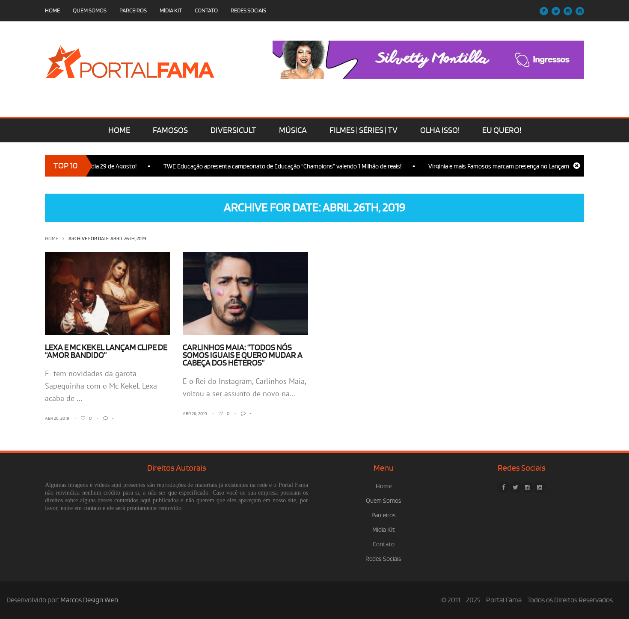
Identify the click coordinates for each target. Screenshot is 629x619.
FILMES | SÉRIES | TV (363, 130)
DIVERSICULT (233, 130)
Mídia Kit (171, 10)
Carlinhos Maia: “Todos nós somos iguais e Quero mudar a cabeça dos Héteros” (243, 355)
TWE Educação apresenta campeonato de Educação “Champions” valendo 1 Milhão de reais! (273, 166)
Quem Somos (90, 10)
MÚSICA (293, 130)
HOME (119, 130)
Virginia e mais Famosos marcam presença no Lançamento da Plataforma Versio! (524, 166)
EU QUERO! (501, 130)
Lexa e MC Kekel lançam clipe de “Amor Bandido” (106, 351)
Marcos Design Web (89, 600)
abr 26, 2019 (57, 418)
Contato (206, 10)
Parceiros (133, 10)
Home (52, 10)
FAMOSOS (170, 130)
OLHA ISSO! (440, 130)
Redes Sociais (248, 10)
